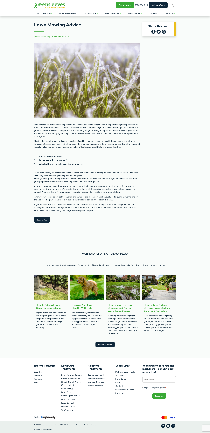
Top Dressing (67, 410)
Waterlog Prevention (70, 395)
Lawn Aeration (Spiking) (71, 375)
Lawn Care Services (43, 13)
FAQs (117, 382)
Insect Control (67, 403)
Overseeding (67, 388)
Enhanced (38, 375)
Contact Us (169, 13)
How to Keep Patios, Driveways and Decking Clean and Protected (157, 307)
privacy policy (159, 388)
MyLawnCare (158, 5)
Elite (36, 382)
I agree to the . (155, 388)
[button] (172, 5)
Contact (119, 386)
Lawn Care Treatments (68, 367)
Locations (153, 13)
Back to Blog (42, 220)
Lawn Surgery (121, 379)
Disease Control (68, 406)
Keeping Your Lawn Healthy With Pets (82, 306)
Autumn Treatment (96, 382)
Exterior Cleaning (112, 13)
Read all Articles (105, 344)
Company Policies (82, 425)
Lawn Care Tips (134, 13)
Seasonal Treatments (95, 367)
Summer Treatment (96, 378)
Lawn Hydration (68, 399)
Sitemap (94, 425)
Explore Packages (44, 365)
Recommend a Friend (124, 389)
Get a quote (125, 5)
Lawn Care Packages (67, 13)
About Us (119, 375)
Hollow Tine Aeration (70, 378)
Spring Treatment (96, 375)
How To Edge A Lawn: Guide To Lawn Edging (48, 306)
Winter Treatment (96, 385)
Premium (38, 379)
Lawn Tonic (66, 392)
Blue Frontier (47, 429)
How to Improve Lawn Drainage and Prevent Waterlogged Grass (120, 307)
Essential (38, 372)
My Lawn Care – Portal (125, 372)
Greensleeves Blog (42, 36)
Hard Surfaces (91, 13)
